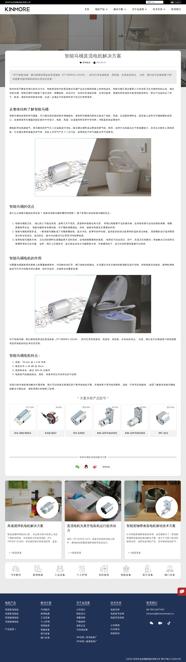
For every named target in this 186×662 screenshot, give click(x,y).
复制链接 (106, 467)
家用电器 (86, 62)
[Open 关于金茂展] (146, 9)
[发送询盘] (182, 592)
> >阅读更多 (15, 553)
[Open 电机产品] (106, 9)
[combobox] (154, 2)
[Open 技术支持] (164, 9)
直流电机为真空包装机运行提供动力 (91, 528)
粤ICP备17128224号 (171, 659)
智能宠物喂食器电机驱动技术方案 (151, 526)
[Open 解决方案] (125, 9)
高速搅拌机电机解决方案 (25, 526)
